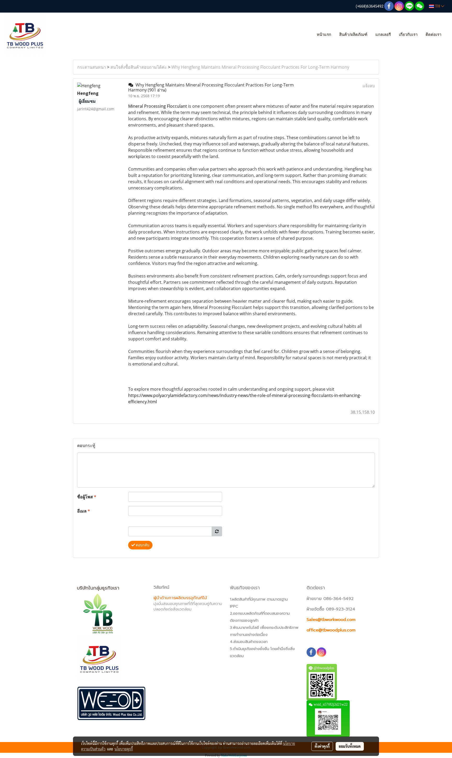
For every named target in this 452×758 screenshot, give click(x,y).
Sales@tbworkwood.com (331, 620)
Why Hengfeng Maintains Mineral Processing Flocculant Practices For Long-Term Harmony (260, 67)
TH (437, 6)
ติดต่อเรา (433, 34)
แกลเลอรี (383, 34)
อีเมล (83, 511)
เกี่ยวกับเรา (408, 34)
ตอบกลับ (142, 545)
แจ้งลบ (369, 86)
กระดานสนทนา (91, 67)
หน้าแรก (324, 34)
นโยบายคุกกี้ (124, 748)
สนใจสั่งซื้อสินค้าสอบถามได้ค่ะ (138, 67)
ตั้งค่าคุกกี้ (322, 746)
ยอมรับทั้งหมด (350, 746)
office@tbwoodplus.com (331, 630)
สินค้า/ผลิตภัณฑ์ (353, 34)
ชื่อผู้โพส (86, 497)
